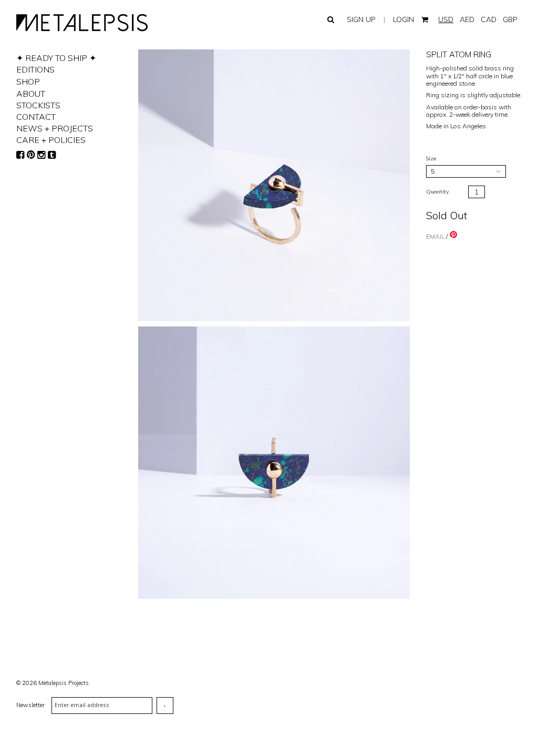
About (30, 93)
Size (431, 158)
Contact (36, 116)
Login (403, 19)
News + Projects (54, 128)
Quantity (437, 191)
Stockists (38, 105)
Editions (35, 69)
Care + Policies (51, 140)
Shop (28, 81)
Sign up (361, 19)
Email (435, 236)
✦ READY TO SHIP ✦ (56, 58)
